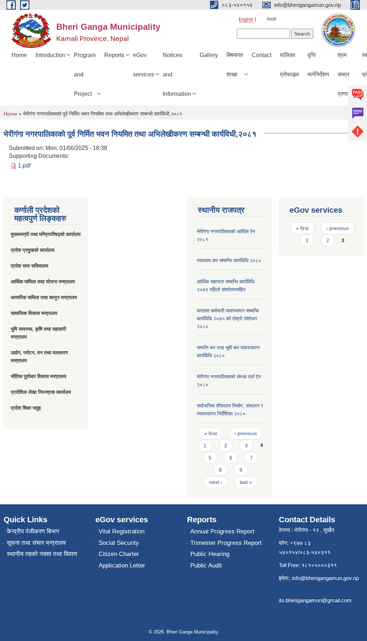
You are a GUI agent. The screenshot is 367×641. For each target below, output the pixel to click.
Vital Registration (121, 531)
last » (246, 482)
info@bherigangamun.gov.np (325, 578)
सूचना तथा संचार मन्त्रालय (36, 542)
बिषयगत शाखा (235, 64)
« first (210, 433)
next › (215, 482)
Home (19, 55)
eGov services (143, 64)
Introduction (50, 55)
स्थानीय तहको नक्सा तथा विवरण (42, 554)
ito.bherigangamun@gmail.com (315, 600)
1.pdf (24, 165)
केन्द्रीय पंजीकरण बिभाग (33, 531)
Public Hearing (209, 554)
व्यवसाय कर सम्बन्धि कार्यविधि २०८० (229, 260)
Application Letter (122, 565)
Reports (114, 55)
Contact (261, 55)
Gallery (209, 55)
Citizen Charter (119, 554)
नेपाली (271, 19)
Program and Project (85, 74)
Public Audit (206, 565)
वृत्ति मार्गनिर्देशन (318, 64)
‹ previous (245, 433)
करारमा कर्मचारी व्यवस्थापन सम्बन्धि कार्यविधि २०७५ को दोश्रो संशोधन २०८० (228, 318)
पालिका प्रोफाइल (289, 64)
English (246, 19)
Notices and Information (177, 74)
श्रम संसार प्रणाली (345, 74)
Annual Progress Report (222, 531)
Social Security (119, 542)
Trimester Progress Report (226, 542)
